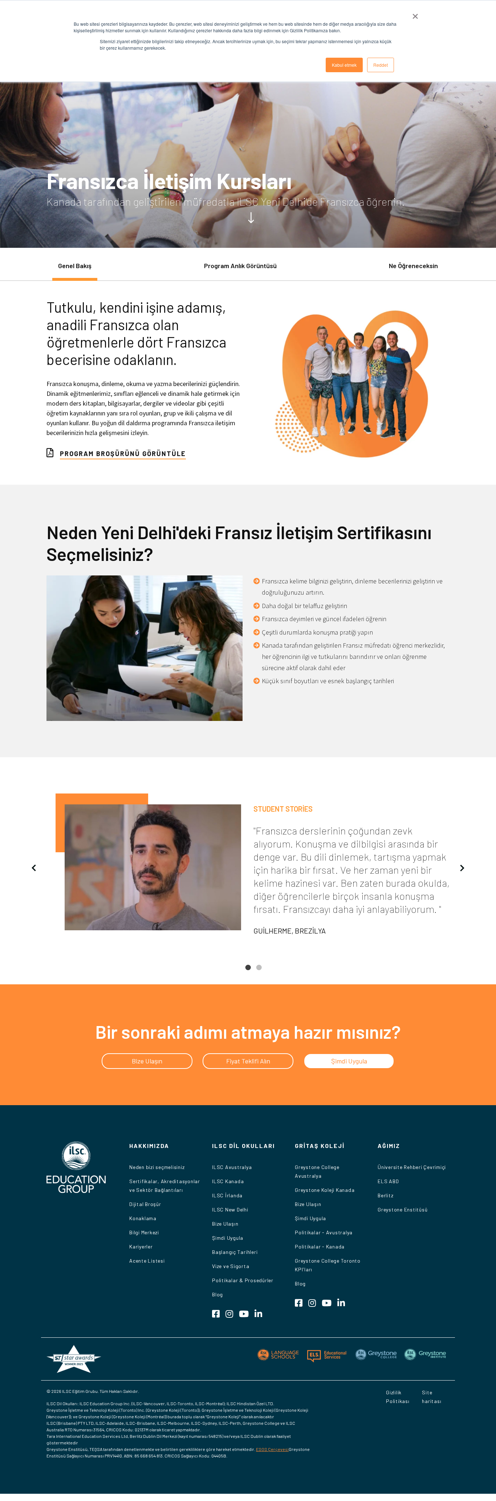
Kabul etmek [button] (344, 65)
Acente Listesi (147, 1261)
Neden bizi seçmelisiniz (156, 1167)
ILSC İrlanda (227, 1195)
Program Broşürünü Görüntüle (123, 454)
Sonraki (462, 868)
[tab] (74, 269)
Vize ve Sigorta (230, 1266)
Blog (217, 1294)
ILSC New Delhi (230, 1209)
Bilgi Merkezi (144, 1232)
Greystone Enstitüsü (402, 1209)
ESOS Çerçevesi (272, 1449)
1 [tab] (248, 973)
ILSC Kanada (228, 1181)
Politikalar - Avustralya (324, 1232)
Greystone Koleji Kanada (324, 1190)
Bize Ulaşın (225, 1224)
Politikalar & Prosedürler (242, 1280)
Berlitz (385, 1195)
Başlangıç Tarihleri (234, 1252)
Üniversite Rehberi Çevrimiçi (412, 1167)
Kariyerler (141, 1246)
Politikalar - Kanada (320, 1246)
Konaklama (142, 1218)
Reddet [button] (380, 65)
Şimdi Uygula (227, 1238)
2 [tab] (259, 973)
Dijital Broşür (145, 1204)
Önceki (33, 868)
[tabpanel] (248, 867)
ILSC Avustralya (232, 1167)
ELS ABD (388, 1181)
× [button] (415, 14)
